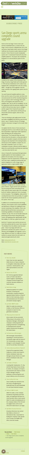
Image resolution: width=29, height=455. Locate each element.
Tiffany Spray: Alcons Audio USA (13, 315)
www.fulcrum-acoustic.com (11, 242)
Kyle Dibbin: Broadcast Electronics (13, 409)
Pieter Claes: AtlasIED (10, 258)
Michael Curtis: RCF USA (11, 272)
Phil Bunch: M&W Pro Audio (12, 390)
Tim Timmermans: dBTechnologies (13, 333)
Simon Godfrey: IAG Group (12, 379)
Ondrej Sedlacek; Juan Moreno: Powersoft (15, 348)
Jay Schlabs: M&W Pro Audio (12, 304)
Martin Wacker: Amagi (11, 287)
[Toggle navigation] (2, 7)
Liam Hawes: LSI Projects (11, 363)
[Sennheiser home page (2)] (15, 17)
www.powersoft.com (10, 240)
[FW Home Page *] (15, 23)
